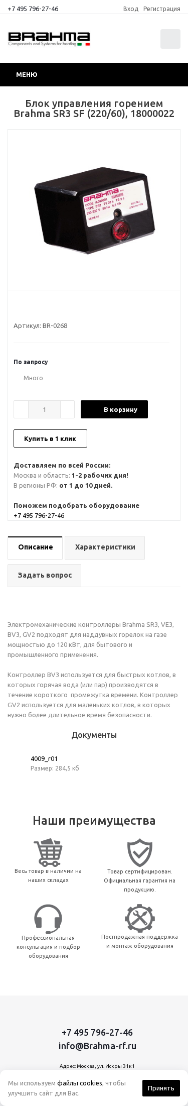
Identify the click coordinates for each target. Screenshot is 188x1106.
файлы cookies (79, 1082)
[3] (37, 307)
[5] (56, 307)
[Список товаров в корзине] (171, 46)
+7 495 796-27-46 (33, 8)
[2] (28, 307)
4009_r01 (44, 758)
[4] (47, 307)
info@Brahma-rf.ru (97, 1046)
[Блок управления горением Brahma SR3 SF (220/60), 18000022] (94, 207)
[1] (18, 307)
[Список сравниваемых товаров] (122, 43)
